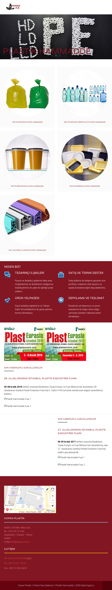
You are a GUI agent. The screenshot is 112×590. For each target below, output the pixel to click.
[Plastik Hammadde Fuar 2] (17, 406)
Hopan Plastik (24, 585)
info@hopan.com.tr (20, 542)
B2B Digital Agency (85, 585)
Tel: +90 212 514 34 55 (15, 558)
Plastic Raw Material (43, 585)
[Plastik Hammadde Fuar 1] (17, 399)
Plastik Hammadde (60, 56)
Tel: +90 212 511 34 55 (15, 563)
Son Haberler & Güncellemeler (23, 368)
